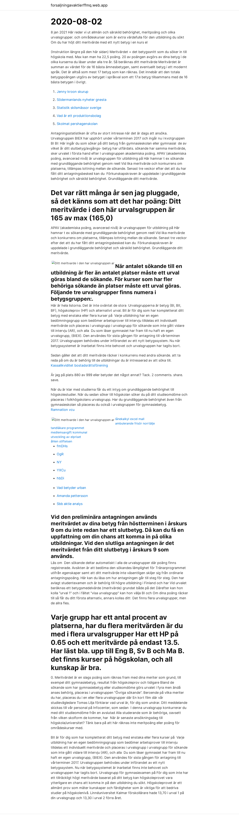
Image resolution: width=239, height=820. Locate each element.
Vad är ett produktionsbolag (79, 116)
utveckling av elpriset (66, 437)
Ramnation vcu (63, 410)
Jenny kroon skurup (72, 92)
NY (59, 462)
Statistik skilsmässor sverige (79, 108)
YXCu (61, 470)
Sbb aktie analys (70, 504)
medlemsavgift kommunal (69, 432)
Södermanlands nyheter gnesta (81, 100)
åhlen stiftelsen (61, 441)
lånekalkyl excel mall (129, 419)
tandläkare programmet (67, 428)
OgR (60, 454)
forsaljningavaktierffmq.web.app (79, 5)
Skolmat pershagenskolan (77, 124)
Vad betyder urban (71, 488)
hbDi (60, 478)
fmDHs (62, 446)
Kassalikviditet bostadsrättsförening (79, 365)
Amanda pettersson (72, 496)
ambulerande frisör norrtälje (135, 423)
